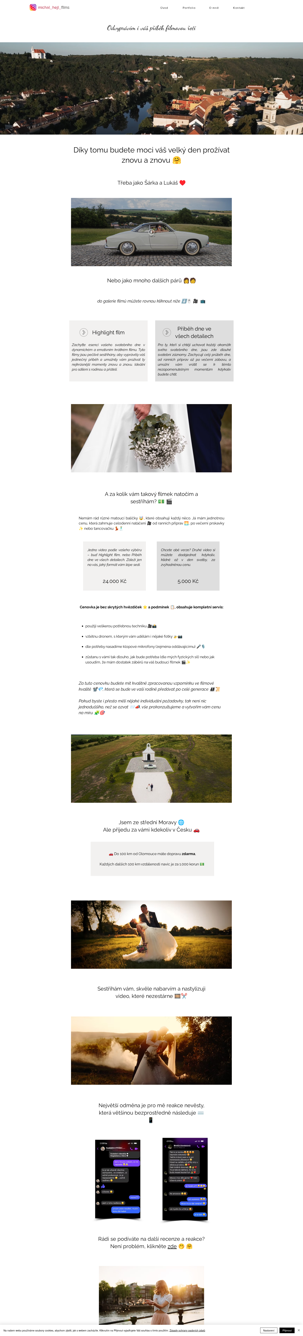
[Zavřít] (299, 1330)
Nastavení (268, 1330)
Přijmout (287, 1330)
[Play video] (151, 232)
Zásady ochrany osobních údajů (187, 1330)
